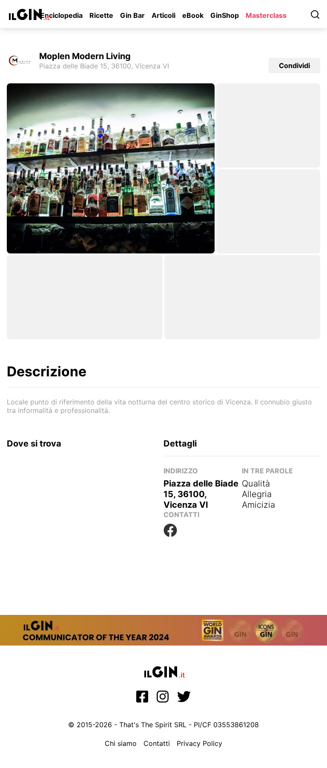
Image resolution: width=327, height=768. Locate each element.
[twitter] (184, 699)
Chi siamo (121, 743)
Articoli (163, 15)
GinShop (224, 15)
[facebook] (142, 699)
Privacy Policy (199, 743)
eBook (193, 15)
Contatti (156, 743)
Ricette (101, 15)
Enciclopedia (61, 15)
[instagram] (163, 699)
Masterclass (266, 15)
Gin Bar (132, 15)
